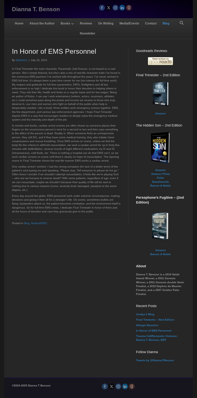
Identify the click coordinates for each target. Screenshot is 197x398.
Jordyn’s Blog (145, 314)
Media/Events (129, 23)
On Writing (106, 23)
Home (19, 23)
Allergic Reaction (147, 325)
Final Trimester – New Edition (155, 319)
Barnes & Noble (160, 185)
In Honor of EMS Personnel (153, 330)
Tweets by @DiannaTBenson (155, 360)
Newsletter (87, 33)
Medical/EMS (39, 223)
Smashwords (160, 181)
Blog (166, 23)
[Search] (181, 22)
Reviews (86, 23)
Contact (151, 23)
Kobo (160, 177)
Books (65, 23)
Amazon (160, 113)
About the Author (42, 23)
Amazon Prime (160, 173)
